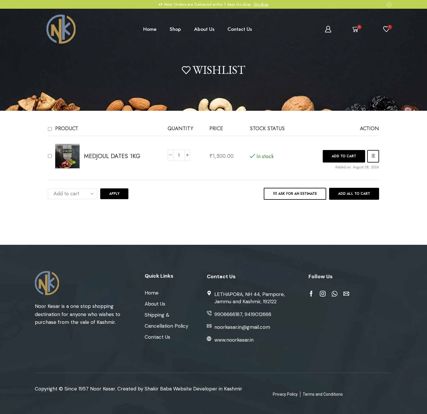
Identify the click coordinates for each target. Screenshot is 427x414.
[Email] (346, 294)
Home (150, 29)
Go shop (261, 4)
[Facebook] (311, 294)
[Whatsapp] (334, 294)
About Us (204, 29)
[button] (344, 156)
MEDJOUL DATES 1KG (112, 156)
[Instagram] (323, 294)
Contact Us (239, 29)
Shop (175, 29)
